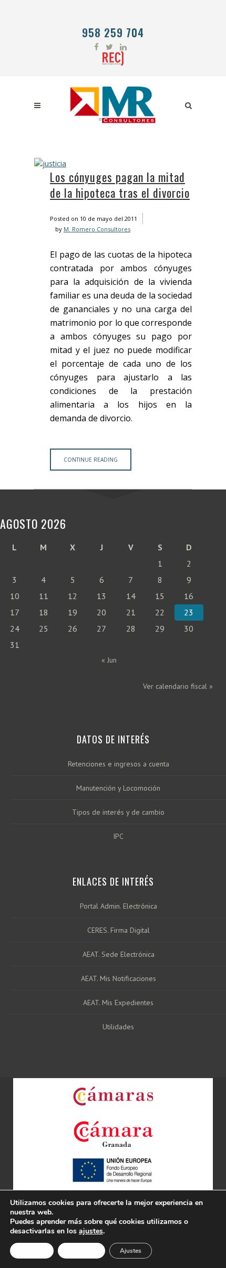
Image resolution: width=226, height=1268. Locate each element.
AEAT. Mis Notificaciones (118, 978)
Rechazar (81, 1250)
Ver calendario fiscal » (178, 686)
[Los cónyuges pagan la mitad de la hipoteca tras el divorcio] (113, 163)
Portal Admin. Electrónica (118, 906)
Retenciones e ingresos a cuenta (118, 764)
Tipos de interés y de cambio (118, 812)
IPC (118, 836)
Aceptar (31, 1250)
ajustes (91, 1231)
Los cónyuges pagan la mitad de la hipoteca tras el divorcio (120, 184)
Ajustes (130, 1250)
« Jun (109, 660)
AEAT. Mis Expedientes (118, 1002)
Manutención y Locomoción (118, 788)
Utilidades (118, 1026)
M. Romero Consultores (97, 229)
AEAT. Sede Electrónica (119, 954)
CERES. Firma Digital (118, 930)
